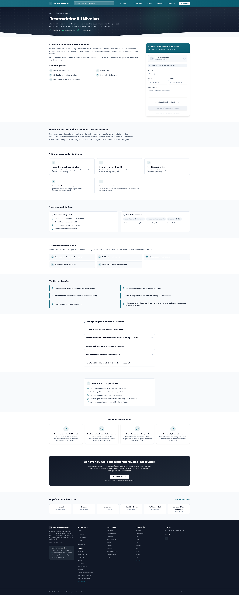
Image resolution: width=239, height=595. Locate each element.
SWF (137, 557)
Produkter (81, 534)
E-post (151, 70)
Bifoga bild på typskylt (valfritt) (169, 102)
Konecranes (139, 534)
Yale (137, 543)
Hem (50, 13)
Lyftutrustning (111, 554)
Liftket (138, 554)
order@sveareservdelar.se (125, 481)
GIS (137, 549)
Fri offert (186, 3)
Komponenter (137, 3)
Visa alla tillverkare (181, 499)
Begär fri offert (118, 477)
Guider (149, 3)
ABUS (137, 537)
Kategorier (124, 3)
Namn (150, 78)
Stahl (137, 540)
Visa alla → (139, 560)
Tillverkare (160, 3)
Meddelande (153, 87)
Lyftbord (81, 563)
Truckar (80, 569)
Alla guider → (82, 581)
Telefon (171, 78)
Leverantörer (82, 537)
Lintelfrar (81, 557)
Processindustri (112, 552)
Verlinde (138, 546)
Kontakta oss (185, 592)
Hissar (80, 560)
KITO (137, 552)
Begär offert (172, 3)
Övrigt (109, 557)
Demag (138, 531)
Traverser (81, 552)
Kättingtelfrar (82, 554)
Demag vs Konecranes (85, 572)
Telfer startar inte (84, 578)
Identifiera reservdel (84, 575)
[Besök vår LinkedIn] (166, 538)
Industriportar (82, 566)
